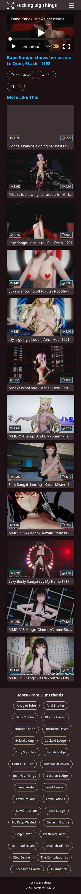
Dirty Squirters (26, 752)
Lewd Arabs (26, 787)
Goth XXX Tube (22, 764)
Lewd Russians (27, 811)
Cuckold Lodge (55, 740)
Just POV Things (24, 775)
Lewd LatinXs (55, 799)
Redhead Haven (23, 846)
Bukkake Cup (24, 740)
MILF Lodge (56, 811)
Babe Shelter (25, 717)
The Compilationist (54, 857)
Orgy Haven (23, 834)
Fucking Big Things (36, 5)
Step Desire (21, 857)
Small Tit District (57, 846)
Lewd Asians (54, 787)
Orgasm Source (58, 822)
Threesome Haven (27, 869)
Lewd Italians (25, 799)
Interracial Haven (56, 764)
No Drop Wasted (24, 822)
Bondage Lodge (24, 729)
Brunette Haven (57, 729)
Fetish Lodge (56, 752)
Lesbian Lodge (57, 775)
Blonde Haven (55, 717)
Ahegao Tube (26, 705)
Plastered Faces (54, 834)
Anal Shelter (55, 705)
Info (17, 87)
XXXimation (59, 869)
